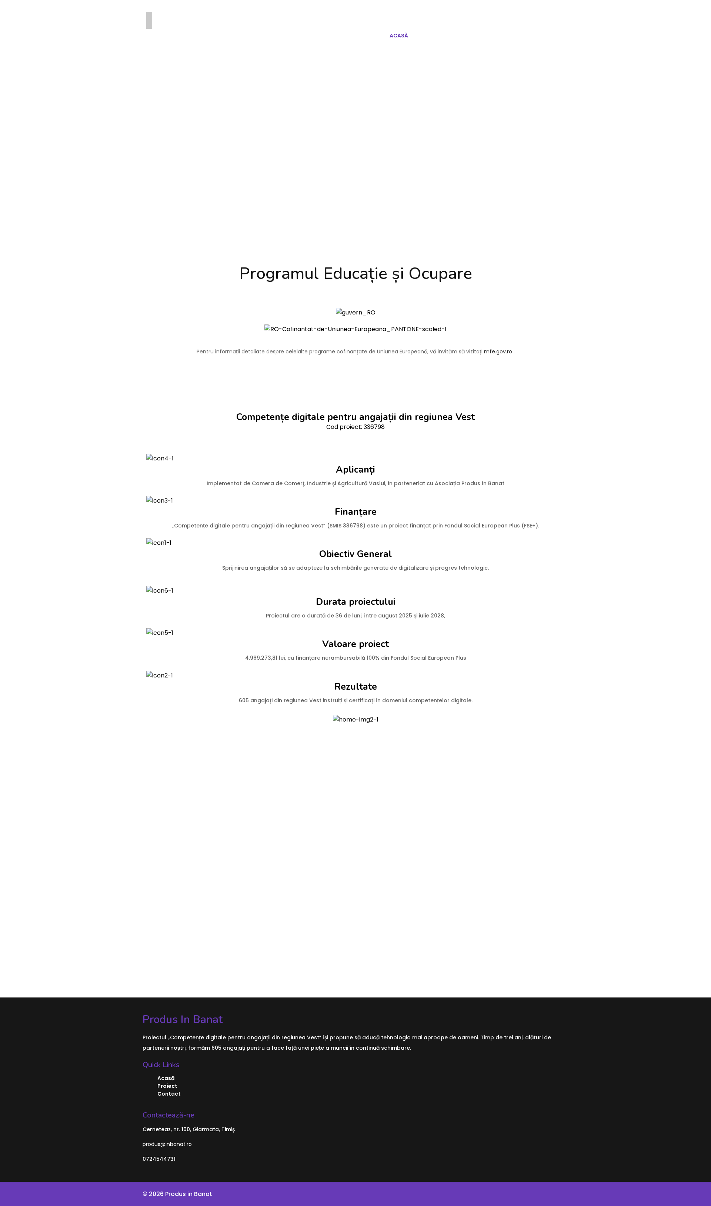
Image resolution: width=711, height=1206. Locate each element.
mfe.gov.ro (498, 351)
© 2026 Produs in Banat (177, 1194)
